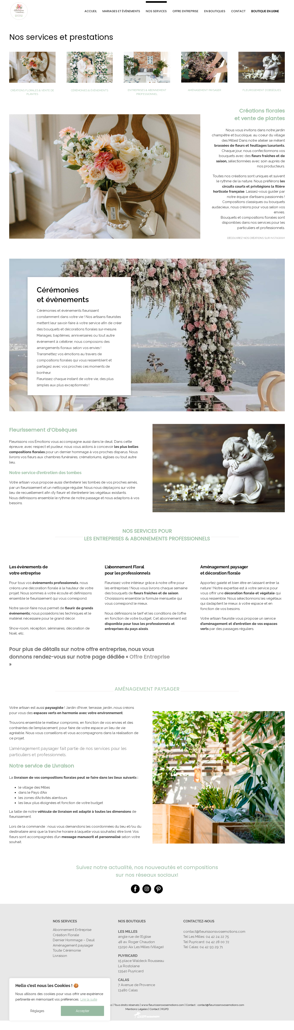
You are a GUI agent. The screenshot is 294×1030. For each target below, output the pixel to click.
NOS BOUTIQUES (132, 921)
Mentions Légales (136, 1009)
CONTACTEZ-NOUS (198, 921)
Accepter (82, 1011)
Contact (154, 1009)
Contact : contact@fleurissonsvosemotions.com (215, 1005)
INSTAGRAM (277, 238)
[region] (59, 999)
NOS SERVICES (65, 921)
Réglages (37, 1011)
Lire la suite (88, 999)
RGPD (165, 1009)
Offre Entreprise (150, 656)
